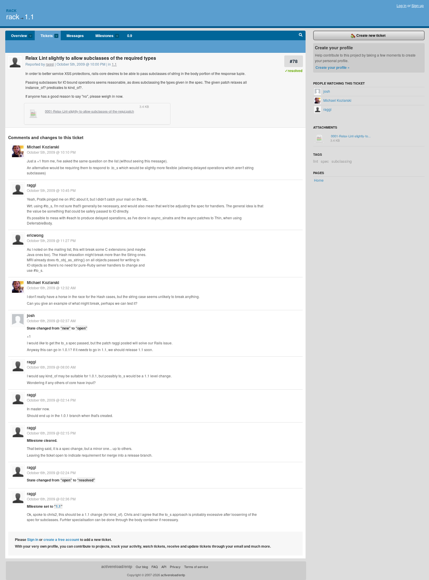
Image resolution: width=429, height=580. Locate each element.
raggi (50, 64)
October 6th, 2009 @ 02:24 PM (51, 472)
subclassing (342, 161)
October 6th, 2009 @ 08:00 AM (51, 367)
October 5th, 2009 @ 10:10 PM (51, 152)
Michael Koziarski (43, 147)
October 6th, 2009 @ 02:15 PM (51, 432)
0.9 (129, 35)
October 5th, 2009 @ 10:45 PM (51, 190)
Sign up (417, 5)
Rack (11, 10)
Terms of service (196, 566)
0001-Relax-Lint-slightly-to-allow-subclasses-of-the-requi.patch (89, 111)
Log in (402, 5)
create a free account (61, 539)
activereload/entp (116, 566)
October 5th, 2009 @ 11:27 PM (51, 240)
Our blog (142, 566)
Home (319, 180)
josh (31, 315)
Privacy (175, 566)
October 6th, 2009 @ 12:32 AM (51, 287)
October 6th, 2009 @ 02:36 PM (51, 498)
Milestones (102, 36)
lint (315, 161)
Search (301, 36)
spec (325, 161)
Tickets (44, 36)
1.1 (29, 16)
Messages (75, 35)
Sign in (32, 539)
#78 (294, 61)
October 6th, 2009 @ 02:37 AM (51, 320)
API (163, 566)
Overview (16, 36)
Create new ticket (370, 35)
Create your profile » (332, 67)
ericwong (35, 235)
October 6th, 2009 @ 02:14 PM (51, 399)
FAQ (154, 566)
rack (12, 16)
